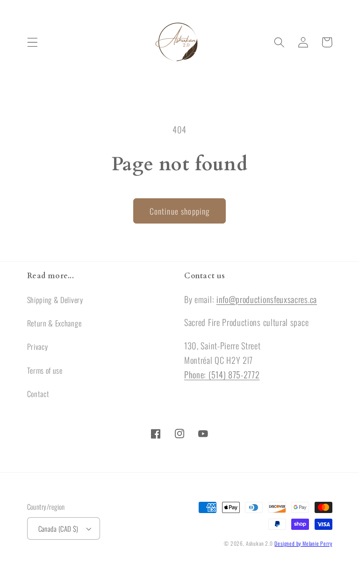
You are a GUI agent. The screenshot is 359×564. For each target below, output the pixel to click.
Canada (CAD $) (58, 528)
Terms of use (45, 370)
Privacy (37, 346)
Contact (38, 393)
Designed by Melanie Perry (303, 543)
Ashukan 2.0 (259, 543)
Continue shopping (180, 211)
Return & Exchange (54, 323)
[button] (32, 42)
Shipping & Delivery (55, 299)
